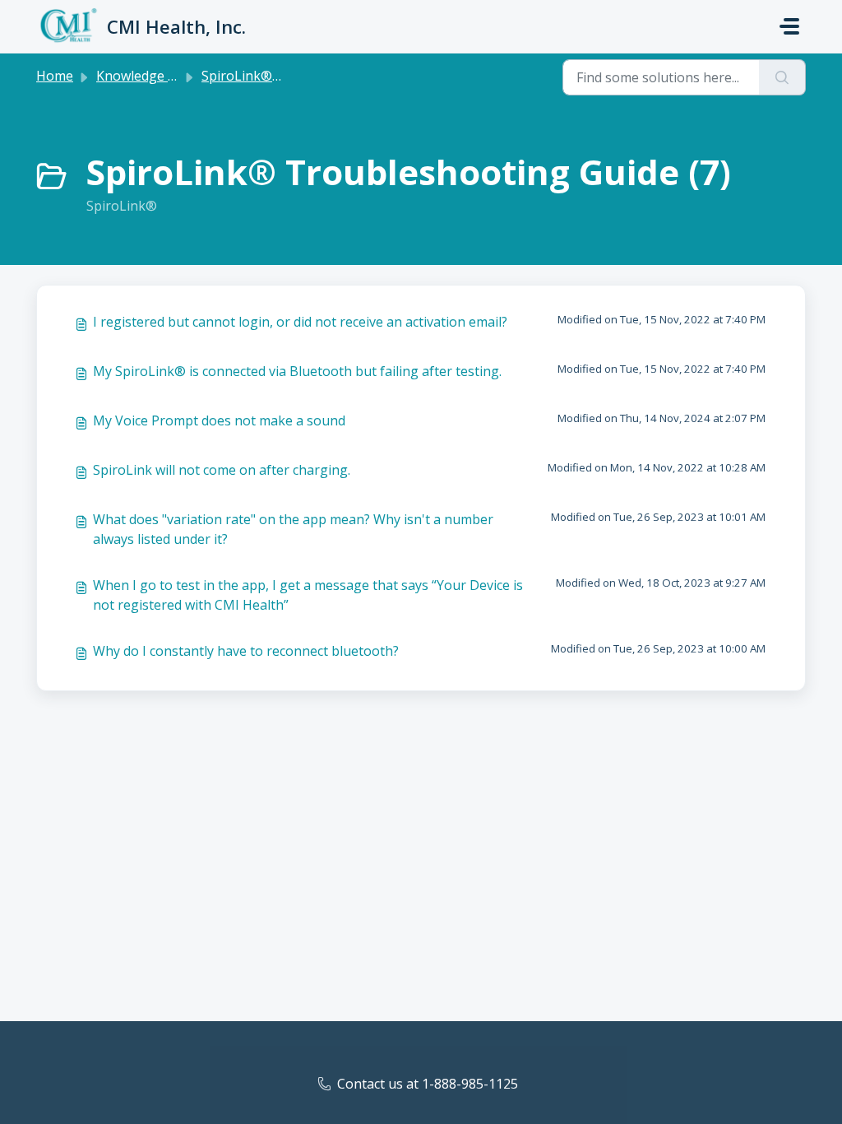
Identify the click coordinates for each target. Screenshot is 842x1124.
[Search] (782, 77)
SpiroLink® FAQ (250, 76)
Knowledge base (146, 76)
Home (54, 76)
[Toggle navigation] (789, 26)
